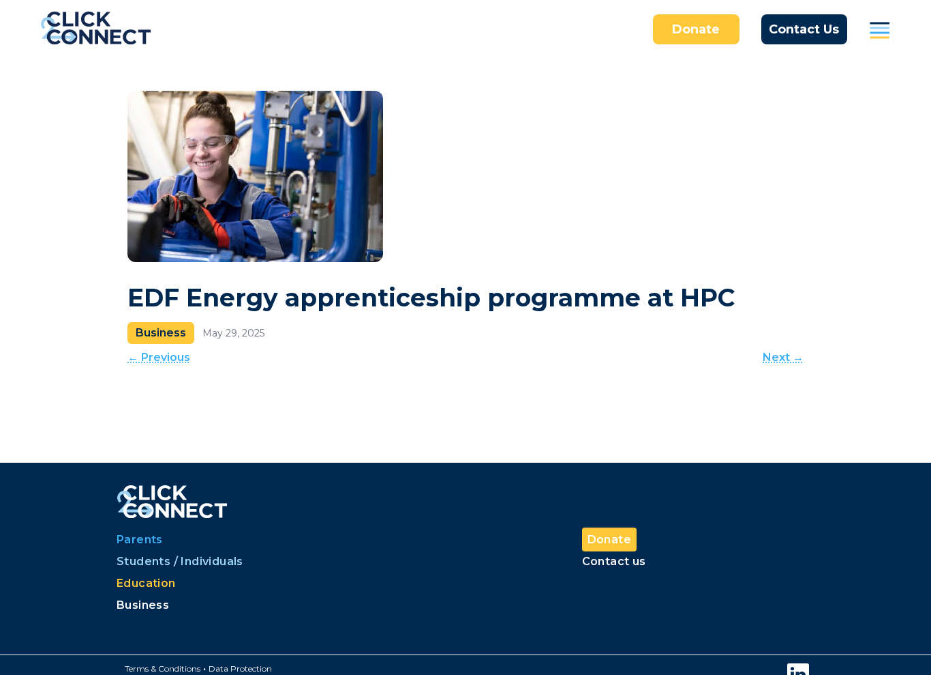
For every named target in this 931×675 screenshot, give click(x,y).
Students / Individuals (180, 561)
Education (146, 583)
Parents (140, 539)
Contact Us (804, 29)
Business (143, 605)
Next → (783, 357)
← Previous (158, 357)
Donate (696, 29)
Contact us (614, 561)
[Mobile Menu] (880, 29)
